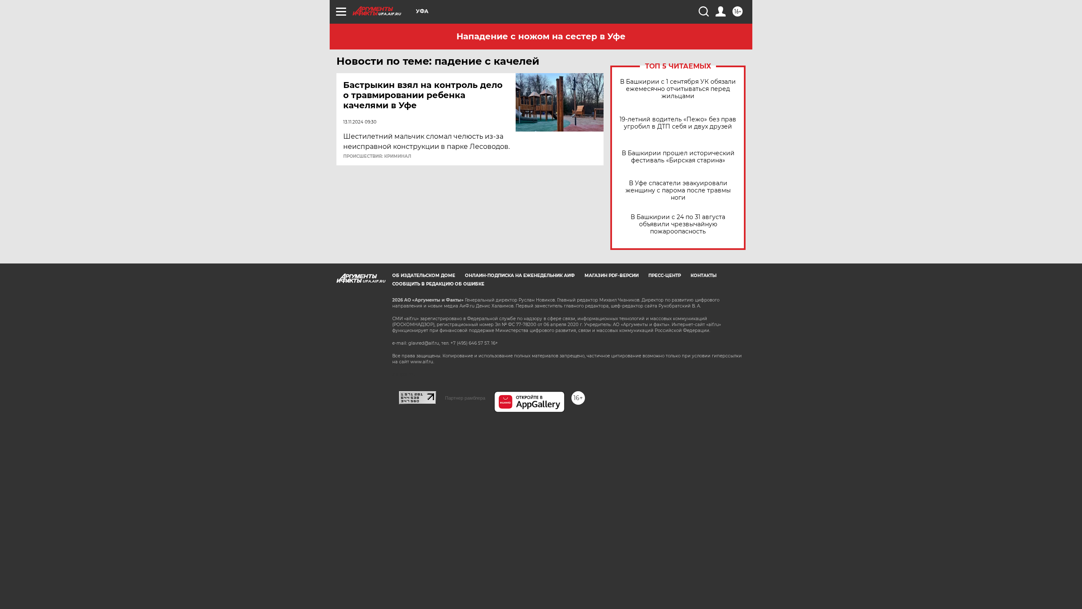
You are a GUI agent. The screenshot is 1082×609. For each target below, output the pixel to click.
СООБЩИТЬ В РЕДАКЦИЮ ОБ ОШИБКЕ (438, 284)
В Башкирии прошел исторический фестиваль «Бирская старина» (678, 157)
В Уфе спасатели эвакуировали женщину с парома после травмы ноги (678, 190)
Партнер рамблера (465, 398)
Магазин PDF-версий (612, 275)
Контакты (703, 275)
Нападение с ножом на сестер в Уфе (541, 36)
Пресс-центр (664, 275)
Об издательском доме (423, 275)
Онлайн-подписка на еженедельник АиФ (520, 275)
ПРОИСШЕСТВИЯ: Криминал (377, 156)
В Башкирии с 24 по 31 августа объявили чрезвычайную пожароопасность (678, 224)
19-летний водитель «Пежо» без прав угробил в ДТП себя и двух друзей (678, 123)
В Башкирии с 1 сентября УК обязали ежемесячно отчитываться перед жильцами (678, 89)
